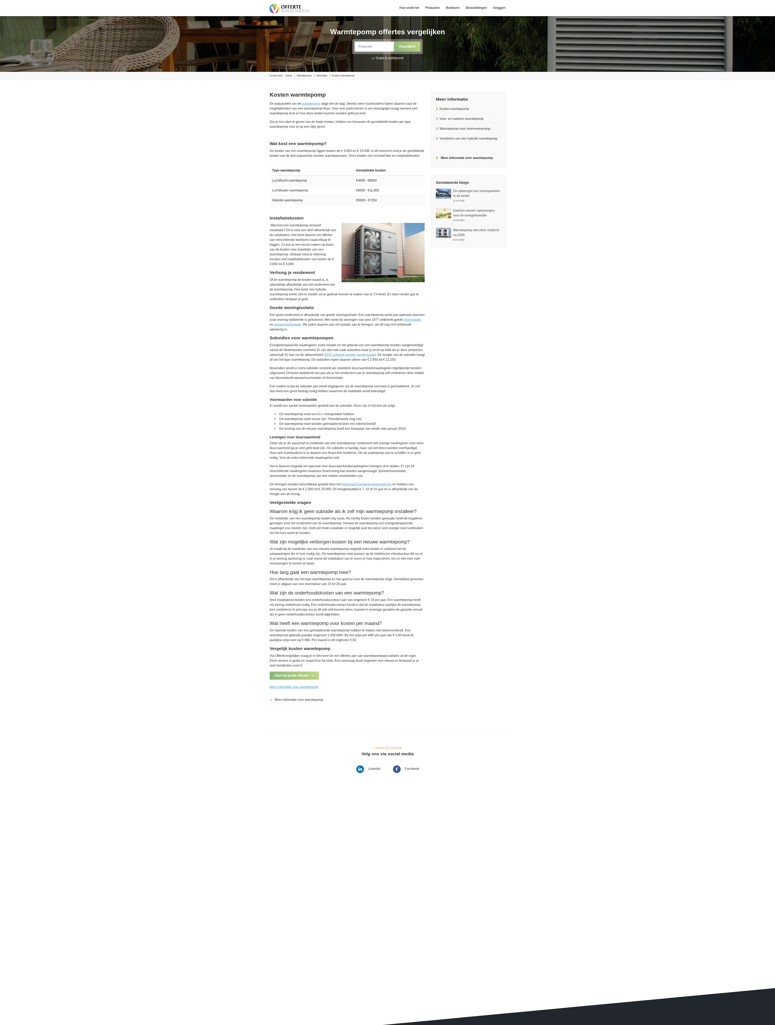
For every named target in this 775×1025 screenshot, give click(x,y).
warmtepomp (311, 103)
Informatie (321, 75)
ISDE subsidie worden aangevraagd (350, 354)
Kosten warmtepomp (454, 109)
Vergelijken (407, 46)
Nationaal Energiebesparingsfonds (367, 484)
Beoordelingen (476, 7)
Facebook (412, 768)
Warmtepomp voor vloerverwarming (465, 128)
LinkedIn (374, 768)
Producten (432, 7)
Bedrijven (453, 7)
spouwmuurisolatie (287, 324)
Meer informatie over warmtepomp (294, 687)
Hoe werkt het (409, 7)
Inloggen (499, 7)
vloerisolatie (412, 319)
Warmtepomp (304, 75)
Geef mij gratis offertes (291, 675)
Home (288, 75)
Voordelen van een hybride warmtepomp (468, 138)
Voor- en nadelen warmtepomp (462, 118)
